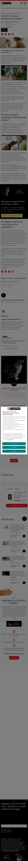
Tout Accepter (14, 447)
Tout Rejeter (14, 451)
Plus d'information (10, 439)
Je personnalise (14, 443)
